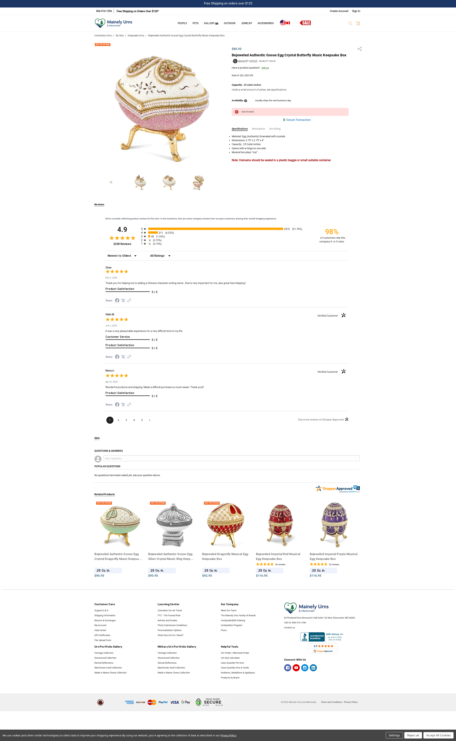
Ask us (265, 67)
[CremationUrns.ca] (284, 23)
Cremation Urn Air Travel (170, 610)
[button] (115, 702)
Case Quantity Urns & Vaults (235, 667)
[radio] (227, 229)
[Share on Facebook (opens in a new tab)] (117, 301)
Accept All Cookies (438, 735)
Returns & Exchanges (105, 620)
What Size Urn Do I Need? (170, 635)
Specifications (240, 128)
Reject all (413, 735)
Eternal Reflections (103, 662)
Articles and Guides (167, 620)
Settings (394, 735)
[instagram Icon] (304, 667)
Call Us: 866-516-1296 (295, 622)
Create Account (339, 11)
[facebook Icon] (287, 667)
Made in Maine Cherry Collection (110, 672)
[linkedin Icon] (313, 667)
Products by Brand (230, 677)
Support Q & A (101, 610)
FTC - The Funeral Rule (169, 615)
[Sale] (304, 22)
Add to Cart (281, 543)
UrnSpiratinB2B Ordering (233, 620)
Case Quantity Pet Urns (232, 662)
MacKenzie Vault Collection (108, 667)
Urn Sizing (275, 128)
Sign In (356, 11)
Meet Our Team (228, 610)
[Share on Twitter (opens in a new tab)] (123, 300)
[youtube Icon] (296, 667)
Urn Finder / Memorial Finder (235, 653)
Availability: (238, 100)
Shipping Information (104, 615)
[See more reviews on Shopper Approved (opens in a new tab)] (129, 301)
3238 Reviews (126, 244)
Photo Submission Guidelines (172, 625)
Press (224, 630)
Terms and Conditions (331, 702)
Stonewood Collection (105, 658)
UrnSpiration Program (231, 625)
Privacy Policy (350, 702)
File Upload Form (102, 640)
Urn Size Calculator (230, 658)
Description (258, 128)
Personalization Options (170, 630)
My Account (100, 625)
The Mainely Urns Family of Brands (238, 615)
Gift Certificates (102, 635)
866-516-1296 (104, 11)
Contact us (289, 627)
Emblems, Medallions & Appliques (238, 672)
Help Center (100, 630)
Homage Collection (103, 653)
